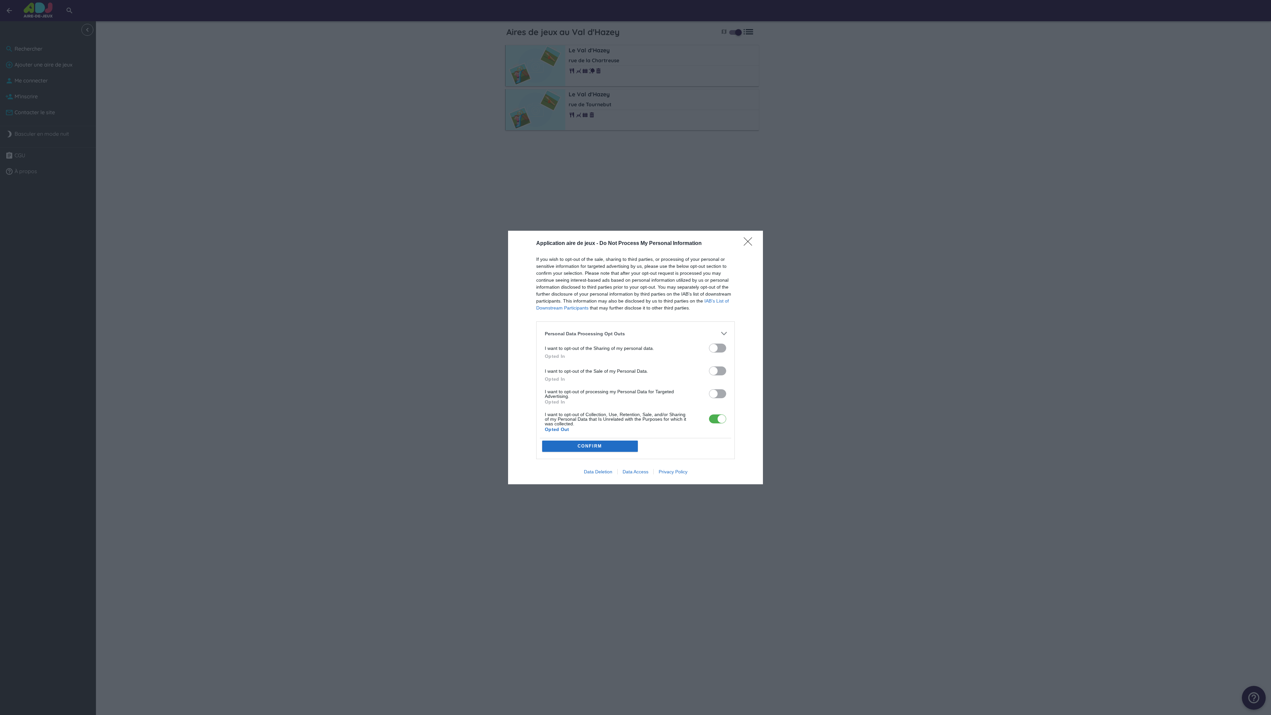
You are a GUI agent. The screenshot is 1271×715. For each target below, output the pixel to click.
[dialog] (635, 357)
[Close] (750, 243)
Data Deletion (598, 471)
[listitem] (635, 333)
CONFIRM (590, 446)
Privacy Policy (673, 471)
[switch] (717, 348)
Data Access (635, 471)
